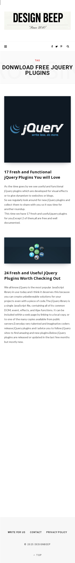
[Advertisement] (33, 433)
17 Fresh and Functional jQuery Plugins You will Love (32, 174)
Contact (36, 532)
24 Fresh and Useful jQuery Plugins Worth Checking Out (32, 275)
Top (39, 555)
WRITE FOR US (16, 532)
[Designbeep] (37, 21)
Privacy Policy (56, 532)
